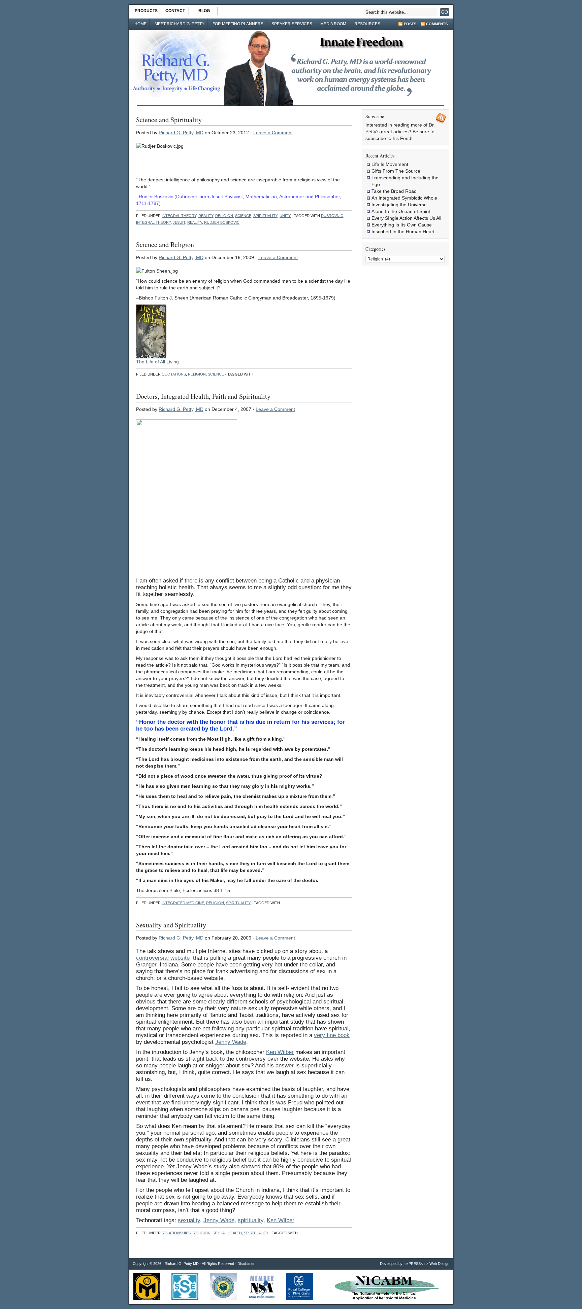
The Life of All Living (157, 361)
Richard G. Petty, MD (181, 132)
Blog (204, 10)
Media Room (333, 24)
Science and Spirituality (169, 119)
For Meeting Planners (238, 24)
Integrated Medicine (183, 903)
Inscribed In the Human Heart (402, 231)
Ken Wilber (280, 1052)
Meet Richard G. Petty (179, 24)
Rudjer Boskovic (221, 222)
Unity (285, 216)
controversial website (163, 958)
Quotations (174, 374)
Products (146, 10)
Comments (437, 24)
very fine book (332, 1035)
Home (140, 24)
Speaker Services (291, 24)
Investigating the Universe (399, 204)
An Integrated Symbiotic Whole (404, 198)
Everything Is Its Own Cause (401, 224)
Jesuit (179, 222)
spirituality (250, 1220)
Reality (205, 216)
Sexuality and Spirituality (171, 924)
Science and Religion (165, 244)
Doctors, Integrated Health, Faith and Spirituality (203, 396)
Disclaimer (246, 1264)
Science (243, 216)
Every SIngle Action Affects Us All (406, 218)
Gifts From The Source (395, 171)
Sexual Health (227, 1233)
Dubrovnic (332, 216)
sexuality (189, 1220)
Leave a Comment (273, 132)
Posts (410, 24)
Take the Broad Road (394, 191)
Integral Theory (179, 216)
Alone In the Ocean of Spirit (400, 211)
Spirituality (265, 216)
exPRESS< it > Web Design (427, 1264)
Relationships (176, 1233)
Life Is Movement (389, 164)
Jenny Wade (230, 1042)
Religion (224, 216)
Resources (367, 24)
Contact (175, 10)
